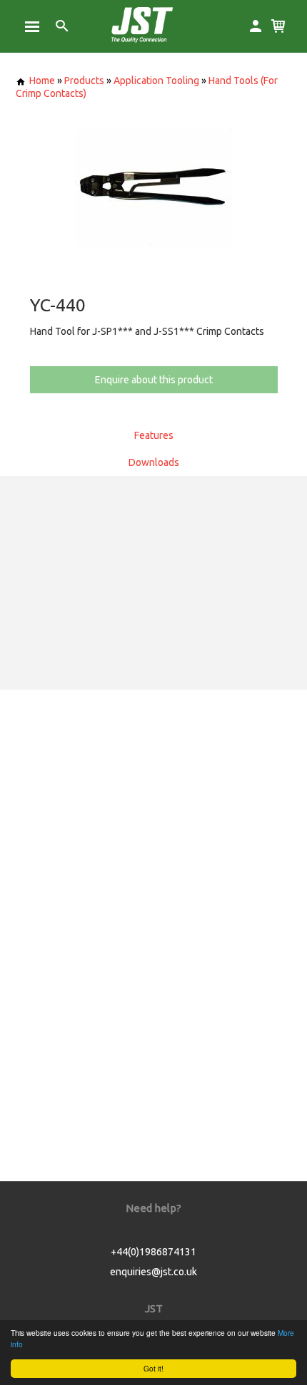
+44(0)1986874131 (153, 1251)
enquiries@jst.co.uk (153, 1271)
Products (84, 80)
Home (42, 80)
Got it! (153, 1368)
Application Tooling (156, 80)
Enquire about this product (154, 379)
